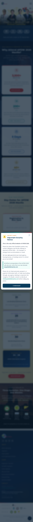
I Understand (16, 285)
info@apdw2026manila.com (11, 279)
